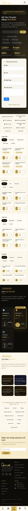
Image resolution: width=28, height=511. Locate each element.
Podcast (5, 260)
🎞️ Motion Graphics (20, 127)
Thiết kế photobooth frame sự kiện (7, 240)
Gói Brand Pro (18, 313)
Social (4, 187)
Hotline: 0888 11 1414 (14, 104)
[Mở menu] (24, 2)
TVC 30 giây (6, 39)
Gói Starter (5, 334)
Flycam (11, 187)
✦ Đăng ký (6, 453)
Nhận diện (11, 220)
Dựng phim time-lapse (20, 203)
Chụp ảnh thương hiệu (19, 467)
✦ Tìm (22, 32)
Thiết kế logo (15, 39)
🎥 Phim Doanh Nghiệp (20, 120)
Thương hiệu (20, 139)
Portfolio (3, 486)
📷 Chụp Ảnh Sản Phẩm (7, 116)
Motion (4, 224)
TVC (10, 183)
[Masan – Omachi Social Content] (20, 391)
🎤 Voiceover (8, 131)
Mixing (12, 260)
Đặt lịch (4, 157)
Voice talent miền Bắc (7, 275)
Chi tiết (7, 157)
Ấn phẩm (19, 220)
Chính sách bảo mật (6, 503)
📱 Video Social (7, 124)
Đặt (4, 271)
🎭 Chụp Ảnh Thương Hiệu (20, 116)
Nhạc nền (19, 257)
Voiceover (11, 257)
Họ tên (6, 65)
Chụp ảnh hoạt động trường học (6, 149)
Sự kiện (13, 143)
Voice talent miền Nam (20, 266)
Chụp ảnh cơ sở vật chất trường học (6, 163)
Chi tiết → (10, 322)
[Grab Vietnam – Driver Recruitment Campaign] (20, 380)
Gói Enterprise (6, 313)
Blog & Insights (5, 488)
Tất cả (4, 139)
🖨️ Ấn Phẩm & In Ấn (7, 127)
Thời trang (5, 143)
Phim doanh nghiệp (16, 42)
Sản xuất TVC (18, 470)
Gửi (6, 99)
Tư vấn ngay (5, 324)
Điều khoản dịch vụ (16, 503)
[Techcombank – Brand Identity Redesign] (8, 391)
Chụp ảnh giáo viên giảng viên (19, 149)
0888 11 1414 (19, 482)
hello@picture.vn (20, 484)
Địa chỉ (6, 73)
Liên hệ (3, 493)
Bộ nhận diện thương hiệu (20, 477)
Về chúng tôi (4, 483)
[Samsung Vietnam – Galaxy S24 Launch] (8, 380)
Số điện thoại (7, 80)
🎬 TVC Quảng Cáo (7, 120)
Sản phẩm (11, 139)
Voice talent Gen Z (19, 275)
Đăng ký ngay (17, 324)
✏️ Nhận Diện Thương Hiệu (20, 124)
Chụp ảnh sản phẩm (12, 36)
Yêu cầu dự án (8, 87)
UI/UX (11, 224)
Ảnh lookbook (6, 42)
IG (6, 474)
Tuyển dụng (4, 491)
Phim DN (17, 183)
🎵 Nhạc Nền (20, 131)
